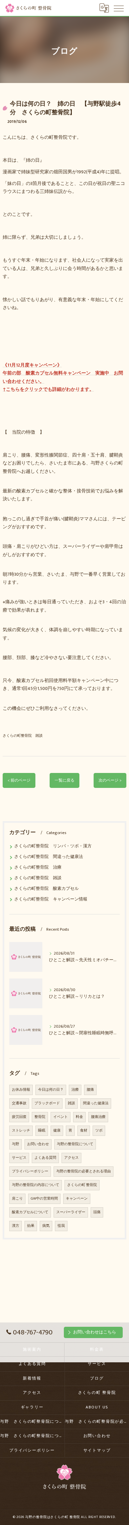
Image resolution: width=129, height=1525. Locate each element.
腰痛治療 (98, 1117)
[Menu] (118, 8)
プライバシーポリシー (30, 1171)
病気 (46, 1226)
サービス (19, 1158)
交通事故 (19, 1103)
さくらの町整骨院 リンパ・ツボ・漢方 (53, 846)
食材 (83, 1131)
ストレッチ (21, 1131)
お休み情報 (21, 1090)
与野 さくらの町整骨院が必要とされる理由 (97, 1421)
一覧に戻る (64, 780)
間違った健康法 (95, 1103)
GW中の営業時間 (44, 1199)
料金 (79, 1117)
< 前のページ (19, 780)
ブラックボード (47, 1103)
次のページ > (110, 780)
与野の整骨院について (75, 1144)
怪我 (61, 1226)
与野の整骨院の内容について (35, 1185)
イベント (60, 1117)
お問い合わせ (38, 1144)
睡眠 (41, 1131)
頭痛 (97, 1212)
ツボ (99, 1131)
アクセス (71, 1158)
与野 (15, 1144)
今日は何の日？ (51, 1090)
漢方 (15, 1226)
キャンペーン (77, 1199)
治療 (75, 1090)
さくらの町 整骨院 (82, 1185)
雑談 (71, 1103)
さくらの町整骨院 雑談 (23, 735)
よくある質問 (45, 1158)
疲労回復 (19, 1117)
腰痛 (90, 1090)
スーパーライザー (70, 1212)
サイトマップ (97, 1450)
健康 (57, 1131)
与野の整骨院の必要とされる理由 (83, 1171)
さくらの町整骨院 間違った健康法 (48, 856)
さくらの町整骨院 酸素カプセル (46, 888)
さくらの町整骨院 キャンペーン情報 (50, 899)
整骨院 (39, 1117)
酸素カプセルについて (30, 1212)
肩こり (17, 1199)
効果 (30, 1226)
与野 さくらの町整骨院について (32, 1421)
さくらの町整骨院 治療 (38, 867)
